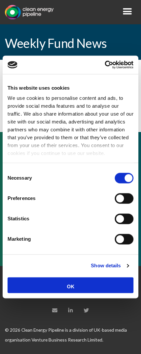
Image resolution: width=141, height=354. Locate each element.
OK (70, 286)
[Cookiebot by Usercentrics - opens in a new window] (104, 64)
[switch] (124, 198)
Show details (106, 265)
